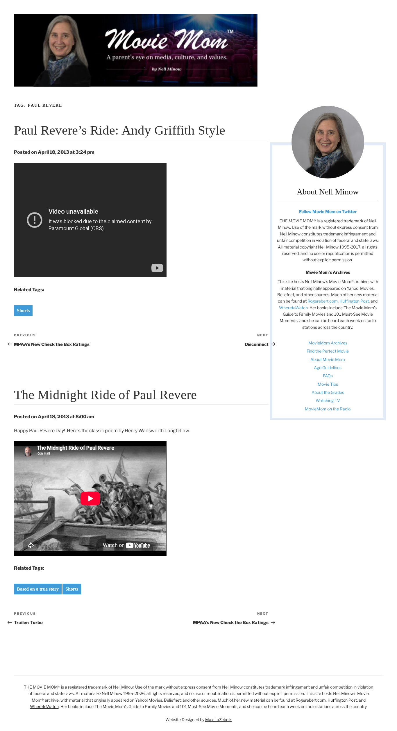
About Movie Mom (327, 359)
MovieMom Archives (327, 342)
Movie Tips (328, 384)
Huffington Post (354, 301)
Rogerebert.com (322, 301)
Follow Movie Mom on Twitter (328, 211)
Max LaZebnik (218, 719)
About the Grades (328, 392)
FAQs (328, 375)
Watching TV (328, 400)
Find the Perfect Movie (328, 350)
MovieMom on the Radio (327, 408)
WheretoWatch (293, 307)
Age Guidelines (327, 367)
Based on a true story (38, 589)
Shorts (23, 310)
